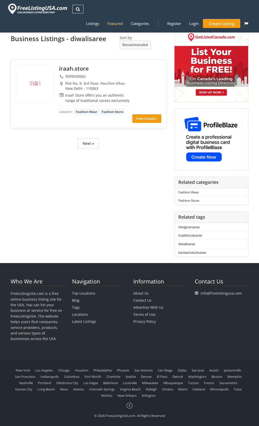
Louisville (130, 383)
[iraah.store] (35, 83)
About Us (141, 293)
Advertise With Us (148, 307)
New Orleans (127, 395)
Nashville (26, 383)
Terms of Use (144, 314)
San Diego (165, 370)
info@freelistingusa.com (221, 293)
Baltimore (110, 383)
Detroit (177, 376)
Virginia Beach (130, 389)
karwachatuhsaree (192, 252)
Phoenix (123, 370)
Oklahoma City (67, 383)
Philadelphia (102, 370)
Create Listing (221, 23)
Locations (80, 314)
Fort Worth (92, 376)
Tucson (193, 383)
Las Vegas (90, 383)
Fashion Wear (86, 111)
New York (23, 370)
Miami (182, 389)
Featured (115, 23)
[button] (246, 23)
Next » (88, 143)
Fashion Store (112, 111)
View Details (146, 118)
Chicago (64, 370)
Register (174, 23)
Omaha (167, 389)
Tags (76, 307)
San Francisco (25, 376)
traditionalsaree (190, 235)
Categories (140, 23)
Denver (146, 376)
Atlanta (78, 389)
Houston (81, 370)
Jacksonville (232, 370)
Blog (75, 300)
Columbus (71, 376)
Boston (216, 376)
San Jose (198, 370)
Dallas (182, 370)
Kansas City (23, 389)
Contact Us (142, 300)
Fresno (209, 383)
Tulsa (238, 389)
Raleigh (151, 389)
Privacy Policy (144, 321)
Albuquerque (173, 383)
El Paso (162, 376)
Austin (214, 370)
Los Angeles (44, 370)
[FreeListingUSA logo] (37, 9)
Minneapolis (219, 389)
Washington (197, 376)
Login (194, 23)
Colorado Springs (102, 389)
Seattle (130, 376)
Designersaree (189, 227)
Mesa (64, 389)
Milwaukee (150, 383)
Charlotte (113, 376)
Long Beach (46, 389)
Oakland (198, 389)
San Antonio (143, 370)
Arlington (149, 395)
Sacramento (228, 383)
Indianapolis (49, 376)
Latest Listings (84, 321)
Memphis (234, 376)
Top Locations (83, 293)
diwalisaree (186, 244)
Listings (92, 23)
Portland (44, 383)
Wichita (106, 395)
